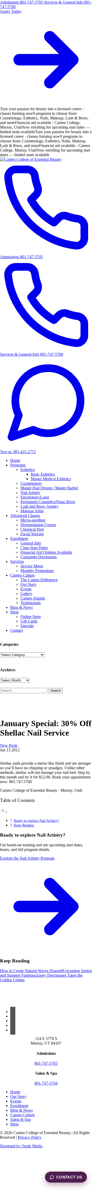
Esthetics (27, 469)
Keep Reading (24, 825)
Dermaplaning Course (38, 525)
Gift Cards (28, 621)
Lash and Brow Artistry (39, 506)
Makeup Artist (31, 511)
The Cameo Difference (38, 580)
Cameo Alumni (32, 598)
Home (15, 460)
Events (25, 589)
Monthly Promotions (37, 570)
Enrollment (19, 538)
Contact (16, 630)
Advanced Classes (25, 515)
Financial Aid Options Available (46, 552)
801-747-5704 (45, 1083)
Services (17, 561)
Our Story (28, 584)
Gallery (26, 593)
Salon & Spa (20, 1119)
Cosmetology (31, 483)
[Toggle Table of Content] (4, 812)
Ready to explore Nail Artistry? (36, 820)
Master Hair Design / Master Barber (49, 488)
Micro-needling (32, 520)
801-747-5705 (45, 1063)
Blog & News (21, 607)
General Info (30, 543)
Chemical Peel (32, 529)
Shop (14, 612)
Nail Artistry (30, 492)
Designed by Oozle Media (21, 1146)
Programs (18, 465)
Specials (27, 626)
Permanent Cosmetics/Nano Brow (47, 502)
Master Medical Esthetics (51, 479)
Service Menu (31, 566)
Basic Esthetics (43, 474)
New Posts (8, 745)
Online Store (30, 616)
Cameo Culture (22, 575)
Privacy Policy (29, 1137)
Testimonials (30, 603)
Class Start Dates (34, 547)
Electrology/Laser (34, 497)
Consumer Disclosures (38, 557)
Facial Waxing (32, 534)
